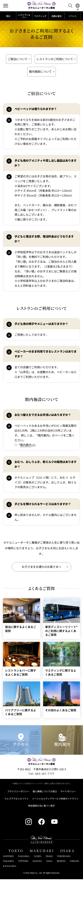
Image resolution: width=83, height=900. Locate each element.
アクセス (21, 744)
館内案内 (25, 445)
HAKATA (37, 861)
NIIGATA (74, 861)
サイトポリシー (68, 791)
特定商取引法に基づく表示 (41, 805)
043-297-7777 (41, 773)
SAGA (49, 861)
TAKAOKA (8, 861)
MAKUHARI (42, 851)
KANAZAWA (9, 866)
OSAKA (67, 851)
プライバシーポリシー (18, 791)
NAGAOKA (23, 856)
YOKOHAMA (64, 856)
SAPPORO (8, 856)
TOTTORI (23, 861)
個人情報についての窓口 (45, 791)
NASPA (37, 856)
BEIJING (61, 861)
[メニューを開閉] (5, 5)
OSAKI (49, 856)
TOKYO (15, 851)
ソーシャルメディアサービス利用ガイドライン (55, 798)
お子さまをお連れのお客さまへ (41, 567)
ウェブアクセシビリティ (16, 798)
